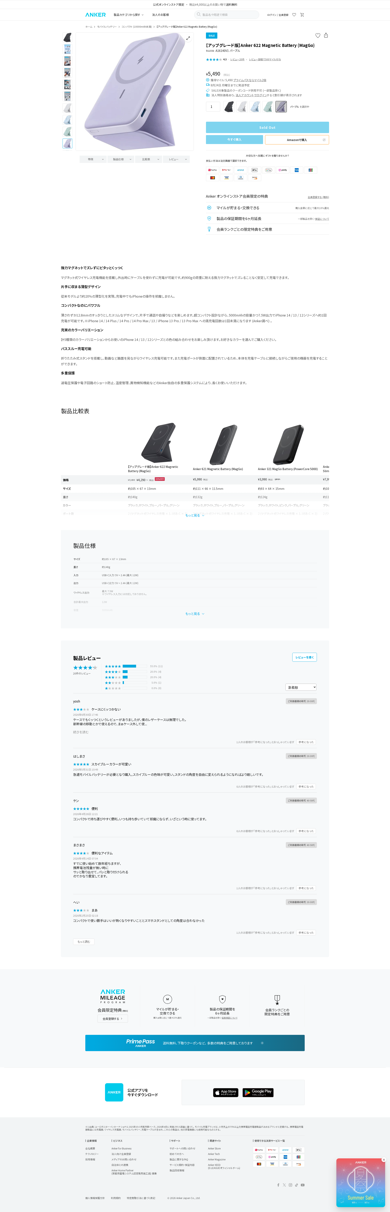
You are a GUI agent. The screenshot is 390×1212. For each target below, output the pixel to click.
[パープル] (281, 106)
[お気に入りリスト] (294, 15)
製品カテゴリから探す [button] (127, 15)
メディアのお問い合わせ (124, 1159)
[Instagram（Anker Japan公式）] (290, 1185)
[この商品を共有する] (326, 36)
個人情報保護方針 (95, 1198)
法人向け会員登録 (121, 1154)
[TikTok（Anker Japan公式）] (297, 1185)
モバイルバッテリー (107, 26)
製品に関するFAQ (179, 1159)
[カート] (302, 15)
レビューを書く (305, 657)
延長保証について (229, 1017)
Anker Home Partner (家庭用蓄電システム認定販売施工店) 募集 (134, 1172)
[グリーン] (268, 106)
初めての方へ (177, 1154)
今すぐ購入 (234, 139)
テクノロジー (92, 1154)
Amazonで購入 (297, 140)
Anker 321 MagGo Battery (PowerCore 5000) (288, 469)
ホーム (88, 26)
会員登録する (111, 1019)
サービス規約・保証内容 (182, 1164)
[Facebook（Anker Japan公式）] (278, 1185)
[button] (67, 37)
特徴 (90, 159)
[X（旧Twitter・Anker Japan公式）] (284, 1185)
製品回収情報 (177, 1170)
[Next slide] (187, 91)
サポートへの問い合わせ (182, 1148)
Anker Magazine (216, 1159)
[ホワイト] (242, 106)
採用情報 (90, 1159)
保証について (322, 218)
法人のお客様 (160, 15)
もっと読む (83, 941)
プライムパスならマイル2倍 (249, 80)
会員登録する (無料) (318, 197)
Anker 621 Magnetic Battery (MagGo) (218, 469)
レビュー (174, 159)
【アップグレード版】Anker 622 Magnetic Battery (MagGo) (153, 469)
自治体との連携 (120, 1164)
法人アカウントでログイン (251, 95)
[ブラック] (229, 106)
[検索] (198, 15)
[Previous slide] (82, 91)
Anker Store (214, 1148)
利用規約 (116, 1198)
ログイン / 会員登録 (277, 14)
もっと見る (192, 515)
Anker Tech (214, 1154)
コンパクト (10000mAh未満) (137, 26)
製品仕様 (118, 159)
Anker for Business (121, 1148)
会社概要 (90, 1148)
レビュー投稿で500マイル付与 (265, 59)
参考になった (306, 742)
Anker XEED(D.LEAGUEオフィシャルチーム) (224, 1166)
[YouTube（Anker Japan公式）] (303, 1185)
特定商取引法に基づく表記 (141, 1198)
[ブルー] (255, 106)
